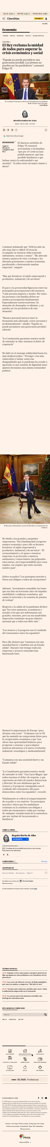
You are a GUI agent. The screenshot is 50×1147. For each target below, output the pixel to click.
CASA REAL (6, 42)
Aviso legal (14, 1123)
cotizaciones (10, 1070)
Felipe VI (30, 873)
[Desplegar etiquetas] (46, 872)
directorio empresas (40, 1062)
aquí (35, 889)
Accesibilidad (24, 1126)
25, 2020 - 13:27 (27, 124)
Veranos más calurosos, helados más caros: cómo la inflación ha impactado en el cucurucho (24, 990)
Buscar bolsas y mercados (13, 1008)
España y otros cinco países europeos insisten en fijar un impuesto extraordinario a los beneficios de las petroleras (24, 975)
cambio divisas (25, 1062)
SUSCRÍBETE (39, 18)
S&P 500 (20, 14)
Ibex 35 (5, 14)
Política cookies (23, 1123)
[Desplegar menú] (4, 18)
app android (40, 1070)
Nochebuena (20, 873)
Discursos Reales (8, 873)
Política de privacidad (12, 1126)
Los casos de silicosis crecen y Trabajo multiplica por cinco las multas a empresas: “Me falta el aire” (24, 983)
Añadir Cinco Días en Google (14, 136)
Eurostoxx (12, 1019)
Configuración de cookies (36, 1123)
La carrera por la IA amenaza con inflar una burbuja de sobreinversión (22, 997)
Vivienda (5, 36)
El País (45, 23)
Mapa (30, 1126)
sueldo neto (40, 1054)
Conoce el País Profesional (25, 1079)
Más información (7, 883)
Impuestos (20, 36)
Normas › (45, 861)
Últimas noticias (38, 36)
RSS (34, 1126)
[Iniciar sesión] (46, 19)
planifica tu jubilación (10, 1062)
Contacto (8, 1123)
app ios (25, 1070)
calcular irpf (10, 1054)
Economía (9, 29)
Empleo (12, 36)
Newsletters (39, 1126)
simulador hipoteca (25, 1054)
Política (28, 36)
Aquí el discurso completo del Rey (8, 149)
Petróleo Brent (37, 14)
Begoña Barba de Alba (25, 121)
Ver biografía (17, 839)
